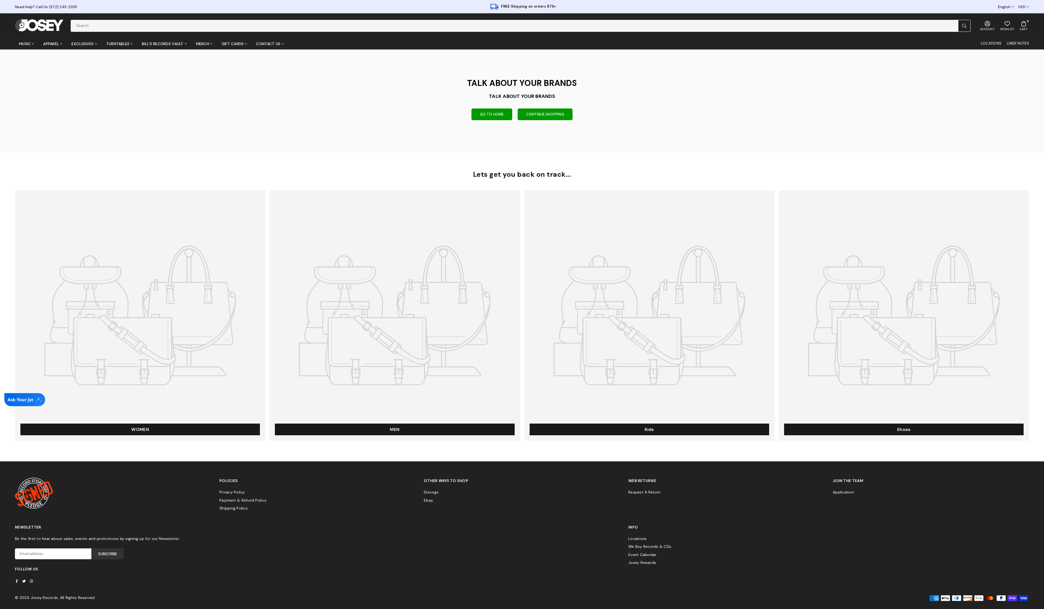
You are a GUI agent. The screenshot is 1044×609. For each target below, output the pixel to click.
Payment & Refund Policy (242, 500)
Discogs (431, 492)
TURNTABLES (118, 43)
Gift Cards (233, 43)
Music (25, 43)
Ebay (428, 500)
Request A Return (644, 492)
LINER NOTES (1018, 43)
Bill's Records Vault (162, 43)
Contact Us (268, 43)
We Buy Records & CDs (649, 546)
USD (1022, 7)
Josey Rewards (642, 562)
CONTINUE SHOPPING (545, 114)
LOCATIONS (991, 43)
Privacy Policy (232, 492)
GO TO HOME (492, 114)
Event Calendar (642, 554)
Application (843, 492)
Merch (202, 43)
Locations (637, 538)
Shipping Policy (233, 508)
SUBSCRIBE (107, 554)
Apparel (51, 43)
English (1004, 7)
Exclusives (83, 43)
